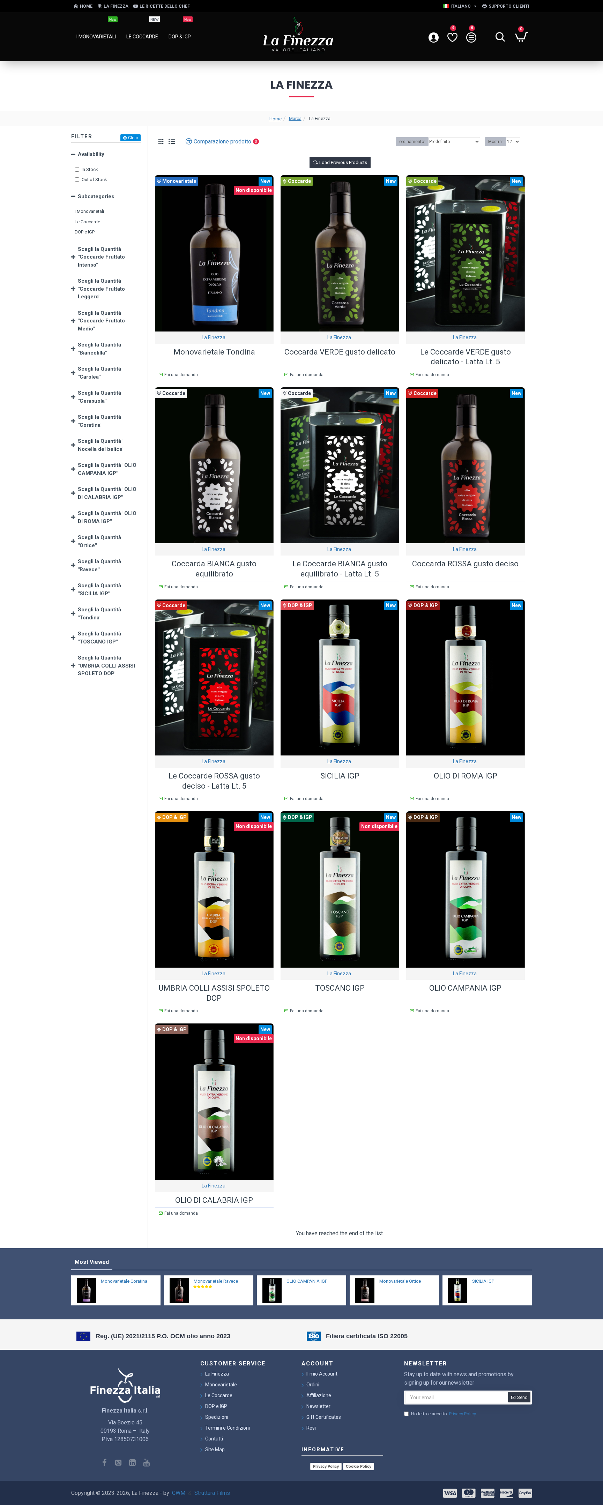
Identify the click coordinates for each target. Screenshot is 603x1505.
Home (275, 118)
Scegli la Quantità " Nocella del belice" (101, 445)
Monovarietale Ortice (400, 1281)
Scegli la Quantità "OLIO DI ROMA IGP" (107, 517)
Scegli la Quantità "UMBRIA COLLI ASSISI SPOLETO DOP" (106, 666)
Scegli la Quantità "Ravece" (99, 565)
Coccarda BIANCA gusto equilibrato (214, 568)
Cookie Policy (358, 1466)
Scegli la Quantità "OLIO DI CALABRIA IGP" (107, 493)
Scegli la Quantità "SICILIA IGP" (99, 589)
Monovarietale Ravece (216, 1281)
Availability (91, 154)
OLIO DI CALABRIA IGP (214, 1200)
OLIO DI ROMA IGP (465, 776)
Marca (295, 118)
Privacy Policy (326, 1466)
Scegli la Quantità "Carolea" (99, 373)
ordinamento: (412, 141)
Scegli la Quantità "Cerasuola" (99, 397)
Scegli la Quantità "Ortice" (99, 541)
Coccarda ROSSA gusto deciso (465, 563)
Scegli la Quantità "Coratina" (99, 421)
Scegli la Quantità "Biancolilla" (99, 349)
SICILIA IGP (339, 776)
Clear (133, 137)
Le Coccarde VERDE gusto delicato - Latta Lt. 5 (465, 357)
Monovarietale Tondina (214, 352)
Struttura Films (212, 1493)
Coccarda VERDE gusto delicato (339, 352)
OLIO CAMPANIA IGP (465, 988)
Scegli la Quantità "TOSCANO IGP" (99, 638)
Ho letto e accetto (443, 1413)
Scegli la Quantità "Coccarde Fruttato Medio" (101, 321)
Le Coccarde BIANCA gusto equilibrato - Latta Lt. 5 (339, 568)
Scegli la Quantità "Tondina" (99, 613)
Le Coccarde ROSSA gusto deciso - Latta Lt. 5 (214, 781)
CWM (178, 1493)
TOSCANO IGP (340, 988)
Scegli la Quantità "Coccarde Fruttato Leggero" (101, 289)
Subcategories (96, 196)
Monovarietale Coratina (124, 1281)
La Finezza (213, 337)
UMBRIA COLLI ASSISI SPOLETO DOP (214, 993)
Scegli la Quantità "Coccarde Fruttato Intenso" (101, 257)
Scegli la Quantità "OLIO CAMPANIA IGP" (107, 469)
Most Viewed (92, 1262)
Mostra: (495, 141)
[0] (452, 36)
